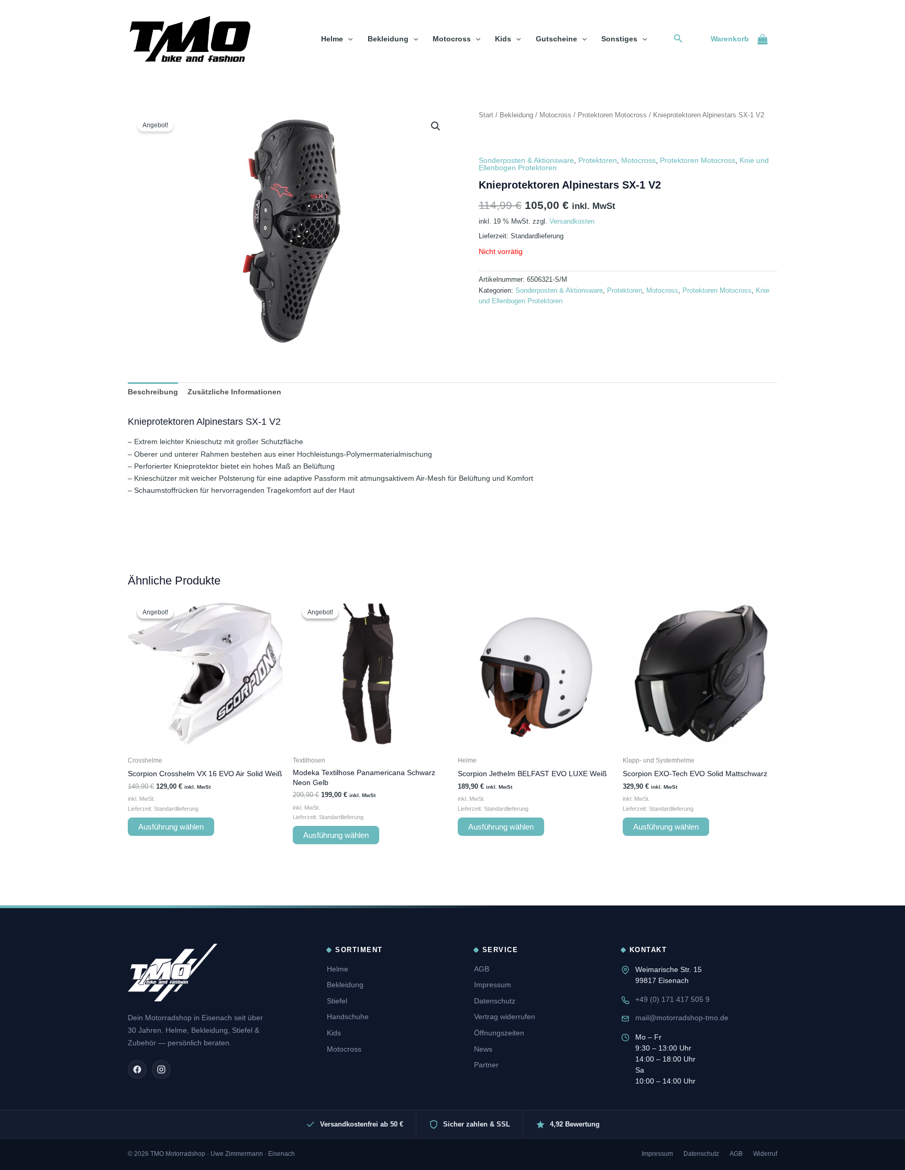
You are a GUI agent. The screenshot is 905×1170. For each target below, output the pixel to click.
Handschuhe (348, 1016)
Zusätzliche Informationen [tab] (234, 392)
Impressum (492, 984)
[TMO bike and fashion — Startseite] (172, 972)
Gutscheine (556, 39)
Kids (503, 39)
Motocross (452, 39)
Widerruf (765, 1153)
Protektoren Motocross (612, 115)
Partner (486, 1065)
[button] (347, 39)
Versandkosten (571, 221)
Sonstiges (619, 39)
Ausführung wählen (171, 826)
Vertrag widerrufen (504, 1016)
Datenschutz (494, 1001)
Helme (332, 39)
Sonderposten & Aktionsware (526, 160)
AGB (481, 969)
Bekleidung (388, 39)
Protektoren (597, 160)
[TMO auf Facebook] (137, 1069)
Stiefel (337, 1001)
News (483, 1049)
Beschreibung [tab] (153, 392)
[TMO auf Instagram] (161, 1069)
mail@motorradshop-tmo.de (682, 1017)
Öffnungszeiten (499, 1033)
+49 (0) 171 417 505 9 (672, 999)
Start (486, 115)
